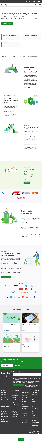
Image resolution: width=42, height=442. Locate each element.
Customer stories (15, 414)
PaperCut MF (3, 392)
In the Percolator (4, 421)
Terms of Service (33, 386)
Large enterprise (15, 406)
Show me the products (21, 155)
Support (39, 1)
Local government (15, 407)
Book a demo (34, 394)
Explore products (6, 276)
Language (28, 1)
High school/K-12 (15, 393)
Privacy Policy (37, 381)
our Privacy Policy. (27, 436)
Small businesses (15, 404)
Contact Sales (34, 392)
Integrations (24, 417)
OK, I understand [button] (21, 439)
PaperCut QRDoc (4, 416)
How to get (34, 395)
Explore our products (7, 23)
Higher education (15, 395)
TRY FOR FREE (17, 365)
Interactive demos (25, 397)
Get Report (27, 182)
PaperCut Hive (4, 395)
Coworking (14, 399)
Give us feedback (35, 408)
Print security (24, 415)
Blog (22, 399)
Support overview (25, 392)
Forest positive (24, 420)
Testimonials (14, 416)
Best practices (24, 422)
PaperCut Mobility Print (4, 414)
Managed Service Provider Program (35, 426)
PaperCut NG (3, 394)
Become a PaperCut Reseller (35, 423)
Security (33, 404)
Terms (33, 413)
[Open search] (36, 5)
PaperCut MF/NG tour (5, 404)
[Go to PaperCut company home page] (6, 372)
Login (34, 1)
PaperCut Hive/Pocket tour (5, 407)
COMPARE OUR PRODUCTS (7, 365)
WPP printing (24, 408)
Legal (13, 402)
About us (33, 401)
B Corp (33, 406)
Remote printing (25, 413)
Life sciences (14, 400)
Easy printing (24, 411)
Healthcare (14, 397)
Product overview (4, 399)
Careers (33, 403)
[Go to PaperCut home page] (4, 4)
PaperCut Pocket (4, 397)
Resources (24, 401)
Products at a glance (26, 418)
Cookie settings (35, 417)
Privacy (33, 415)
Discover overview (25, 406)
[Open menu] (40, 5)
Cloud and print (25, 410)
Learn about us (24, 230)
